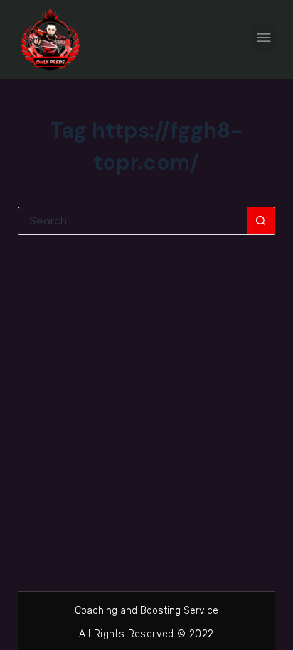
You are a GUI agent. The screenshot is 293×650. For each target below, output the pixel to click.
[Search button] (261, 221)
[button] (263, 39)
